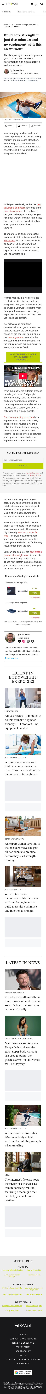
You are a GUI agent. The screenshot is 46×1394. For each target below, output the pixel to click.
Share (10, 126)
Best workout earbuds (34, 1294)
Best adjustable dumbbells (12, 1288)
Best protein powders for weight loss (34, 1289)
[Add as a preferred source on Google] (23, 1372)
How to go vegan (34, 1275)
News (36, 73)
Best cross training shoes (12, 1294)
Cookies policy (23, 1351)
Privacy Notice (35, 475)
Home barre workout (26, 12)
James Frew (18, 70)
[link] (11, 591)
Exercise (7, 25)
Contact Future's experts (23, 1339)
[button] (23, 589)
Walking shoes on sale (34, 1310)
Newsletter (37, 126)
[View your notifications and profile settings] (31, 3)
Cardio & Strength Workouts (25, 25)
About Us (23, 1335)
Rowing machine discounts (12, 1306)
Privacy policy (23, 1347)
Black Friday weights (34, 1306)
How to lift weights (34, 1270)
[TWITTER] (20, 641)
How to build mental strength (12, 1275)
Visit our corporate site (33, 1384)
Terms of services (33, 473)
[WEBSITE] (29, 641)
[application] (23, 272)
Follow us (24, 126)
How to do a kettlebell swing (12, 1270)
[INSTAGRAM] (24, 641)
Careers (23, 1355)
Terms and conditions (23, 1343)
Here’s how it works (31, 80)
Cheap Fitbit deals (12, 1310)
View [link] (34, 593)
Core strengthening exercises (19, 417)
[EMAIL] (33, 641)
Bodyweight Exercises (12, 26)
